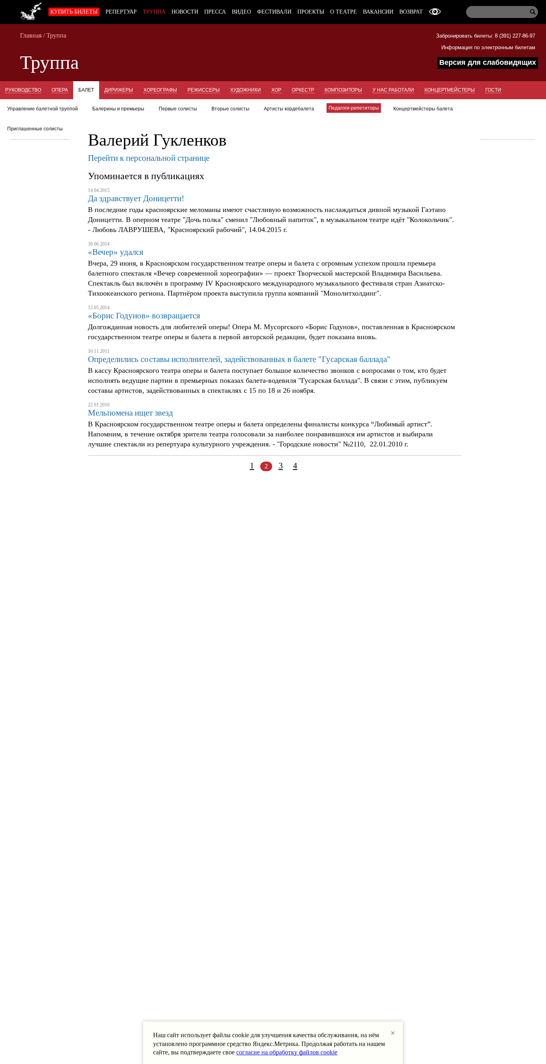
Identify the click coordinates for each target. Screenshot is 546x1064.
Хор (276, 90)
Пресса (215, 12)
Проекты (310, 12)
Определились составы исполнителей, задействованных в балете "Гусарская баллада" (239, 359)
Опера (60, 90)
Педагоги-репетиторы (354, 108)
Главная (31, 35)
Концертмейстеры (449, 90)
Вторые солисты (230, 109)
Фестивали (274, 12)
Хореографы (160, 90)
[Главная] (31, 10)
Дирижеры (118, 90)
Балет (86, 90)
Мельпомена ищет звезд (130, 413)
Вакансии (378, 12)
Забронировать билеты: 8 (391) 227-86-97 (485, 36)
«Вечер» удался (115, 252)
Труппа (154, 12)
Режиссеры (203, 90)
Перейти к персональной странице (148, 158)
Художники (245, 90)
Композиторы (343, 90)
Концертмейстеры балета (423, 109)
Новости (184, 12)
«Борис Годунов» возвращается (144, 315)
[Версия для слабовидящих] (435, 12)
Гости (493, 90)
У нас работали (393, 90)
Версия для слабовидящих (487, 62)
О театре (343, 12)
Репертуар (121, 12)
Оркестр (303, 90)
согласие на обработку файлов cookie (286, 1052)
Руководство (23, 90)
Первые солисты (178, 109)
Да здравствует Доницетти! (136, 198)
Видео (241, 12)
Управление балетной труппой (42, 109)
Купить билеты (74, 12)
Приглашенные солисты (35, 129)
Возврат (411, 12)
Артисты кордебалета (289, 109)
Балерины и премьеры (118, 109)
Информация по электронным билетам (488, 47)
